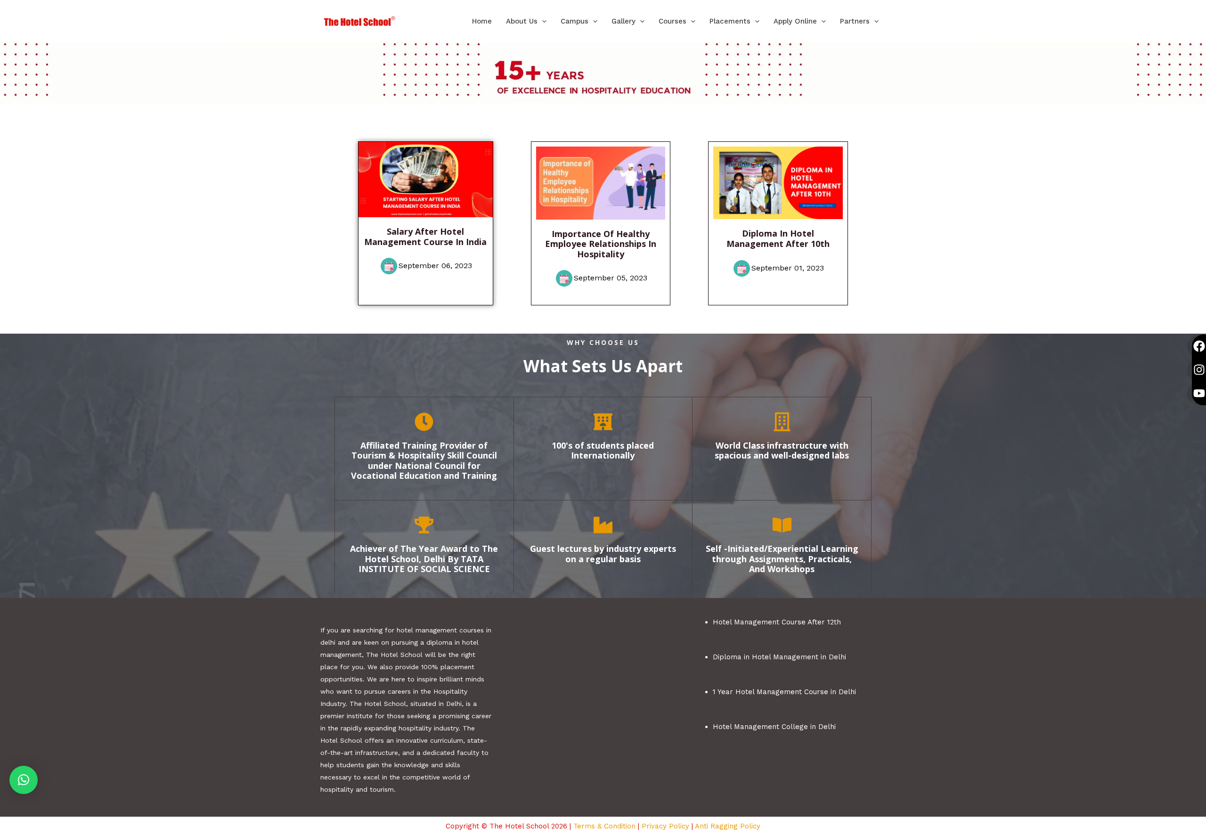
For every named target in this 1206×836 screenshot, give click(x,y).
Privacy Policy (665, 826)
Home (482, 21)
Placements (729, 21)
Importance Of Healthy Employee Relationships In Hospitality (600, 244)
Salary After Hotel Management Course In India (425, 236)
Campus (574, 21)
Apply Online (795, 21)
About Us (522, 21)
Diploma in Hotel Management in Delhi (779, 657)
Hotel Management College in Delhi (774, 726)
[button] (542, 21)
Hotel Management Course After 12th (777, 622)
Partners (855, 21)
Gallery (623, 21)
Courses (672, 21)
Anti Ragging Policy (727, 826)
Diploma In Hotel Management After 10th (778, 238)
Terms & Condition (604, 826)
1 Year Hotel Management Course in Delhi (784, 692)
